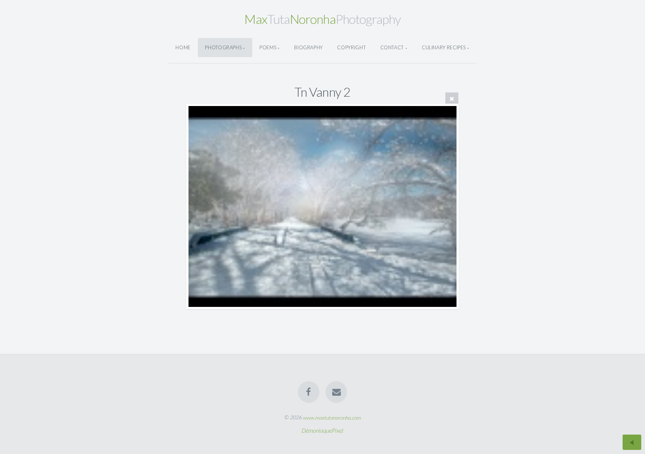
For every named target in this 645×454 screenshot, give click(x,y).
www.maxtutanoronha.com (332, 417)
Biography (308, 47)
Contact (392, 47)
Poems (267, 47)
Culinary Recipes (444, 47)
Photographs (223, 47)
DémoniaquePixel (322, 430)
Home (183, 47)
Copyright (351, 47)
